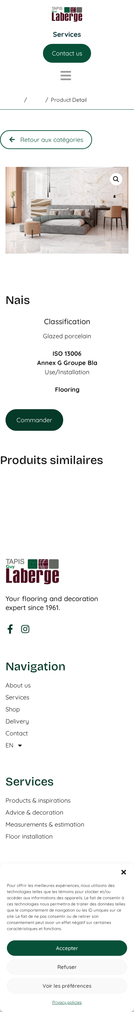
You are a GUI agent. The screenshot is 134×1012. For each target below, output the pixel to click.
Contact (16, 733)
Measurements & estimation (44, 824)
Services (17, 697)
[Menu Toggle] (67, 34)
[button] (123, 872)
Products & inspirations (37, 800)
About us (18, 685)
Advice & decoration (34, 812)
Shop (12, 709)
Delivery (17, 721)
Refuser (67, 967)
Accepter (67, 948)
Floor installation (29, 836)
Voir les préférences (67, 986)
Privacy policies (67, 1002)
